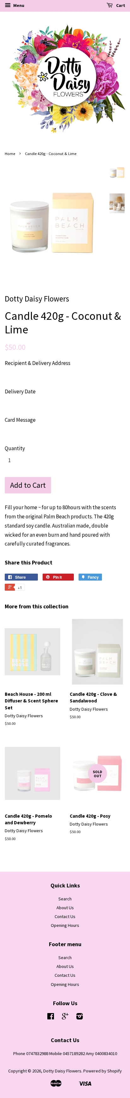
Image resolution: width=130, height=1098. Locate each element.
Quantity (15, 448)
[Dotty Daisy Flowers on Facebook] (50, 1017)
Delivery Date (20, 391)
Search (65, 899)
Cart (120, 5)
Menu (18, 5)
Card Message (20, 419)
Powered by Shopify (102, 1071)
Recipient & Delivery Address (37, 363)
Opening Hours (65, 925)
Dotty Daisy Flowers (62, 1071)
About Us (65, 907)
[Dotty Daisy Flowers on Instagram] (79, 1017)
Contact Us (65, 916)
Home (10, 153)
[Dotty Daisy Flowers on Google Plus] (65, 1017)
